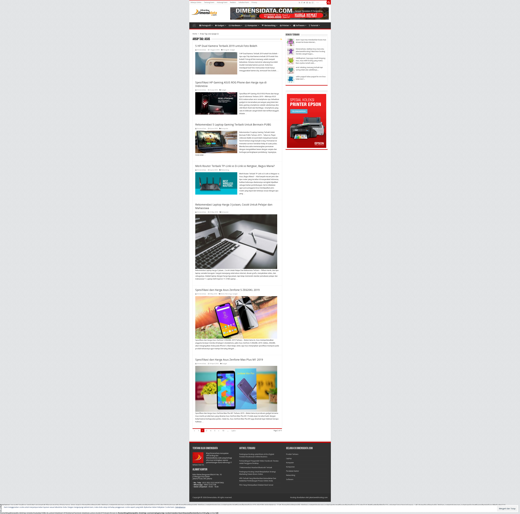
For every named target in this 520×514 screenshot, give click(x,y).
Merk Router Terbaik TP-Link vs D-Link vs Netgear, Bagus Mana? (235, 166)
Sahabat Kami (243, 2)
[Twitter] (304, 2)
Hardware (235, 25)
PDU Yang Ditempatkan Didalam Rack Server (256, 485)
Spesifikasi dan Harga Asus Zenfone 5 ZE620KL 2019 (227, 290)
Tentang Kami (209, 2)
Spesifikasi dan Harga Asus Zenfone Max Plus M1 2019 (229, 359)
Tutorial (314, 25)
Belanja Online (196, 2)
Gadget (220, 25)
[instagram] (312, 2)
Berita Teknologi (226, 294)
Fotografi (206, 25)
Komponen (290, 467)
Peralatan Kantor (292, 471)
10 (223, 431)
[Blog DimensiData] (204, 12)
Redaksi (233, 2)
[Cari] (329, 2)
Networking (270, 25)
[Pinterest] (307, 2)
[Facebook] (302, 2)
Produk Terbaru (292, 454)
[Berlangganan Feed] (281, 39)
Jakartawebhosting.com (318, 497)
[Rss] (299, 2)
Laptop (289, 458)
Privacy (254, 2)
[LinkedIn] (310, 2)
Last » (234, 431)
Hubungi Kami (222, 2)
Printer (285, 25)
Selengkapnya (180, 507)
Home (194, 25)
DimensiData (201, 50)
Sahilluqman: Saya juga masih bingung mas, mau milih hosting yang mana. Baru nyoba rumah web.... (310, 60)
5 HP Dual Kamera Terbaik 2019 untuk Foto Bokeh (226, 46)
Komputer (252, 25)
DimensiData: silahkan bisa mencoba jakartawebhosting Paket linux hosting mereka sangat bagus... (310, 51)
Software (300, 25)
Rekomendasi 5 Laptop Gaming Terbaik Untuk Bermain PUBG (233, 124)
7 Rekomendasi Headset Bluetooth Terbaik (255, 467)
